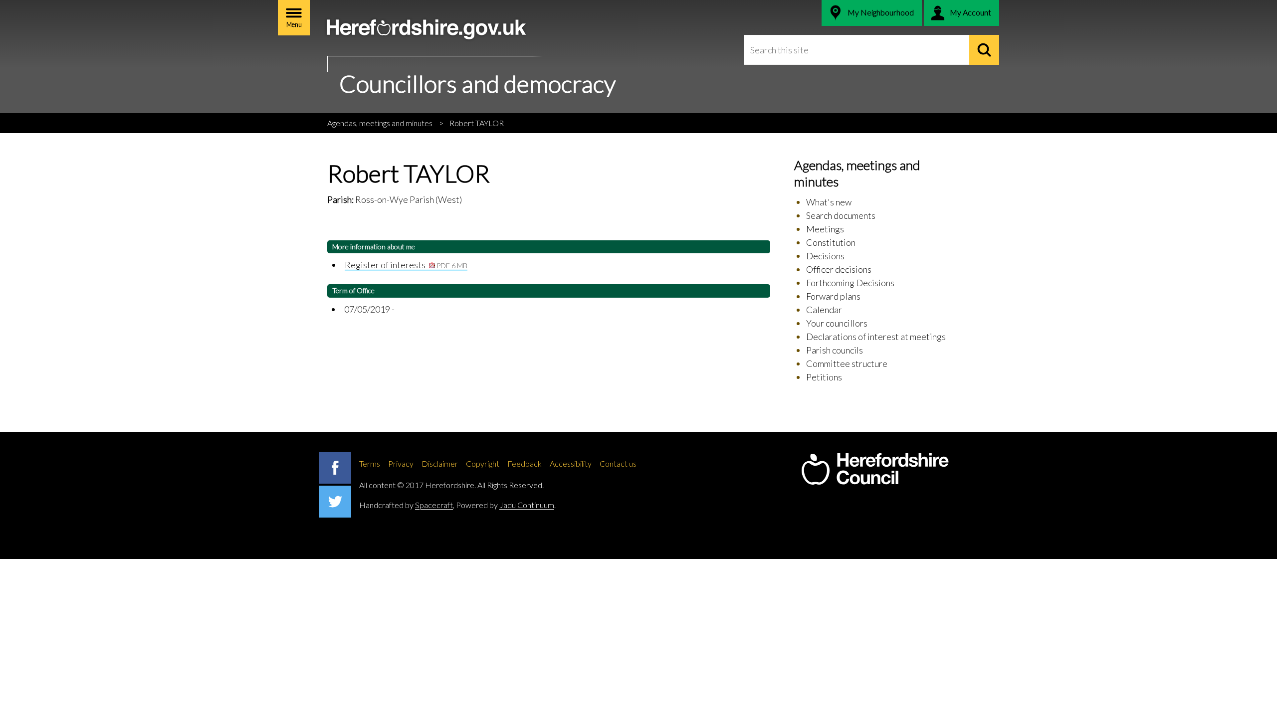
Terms (369, 463)
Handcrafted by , (406, 505)
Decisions (825, 255)
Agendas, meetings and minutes (379, 123)
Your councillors (836, 323)
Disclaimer (440, 463)
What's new (828, 201)
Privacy (401, 463)
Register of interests (406, 264)
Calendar (824, 309)
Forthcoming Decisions (850, 282)
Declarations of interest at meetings (876, 336)
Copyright (482, 463)
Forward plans (833, 296)
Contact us (618, 463)
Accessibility (571, 463)
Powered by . (506, 505)
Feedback (524, 463)
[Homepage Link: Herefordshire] (875, 469)
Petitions (824, 376)
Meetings (825, 228)
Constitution (830, 242)
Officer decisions (838, 269)
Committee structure (846, 363)
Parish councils (834, 350)
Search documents (840, 215)
